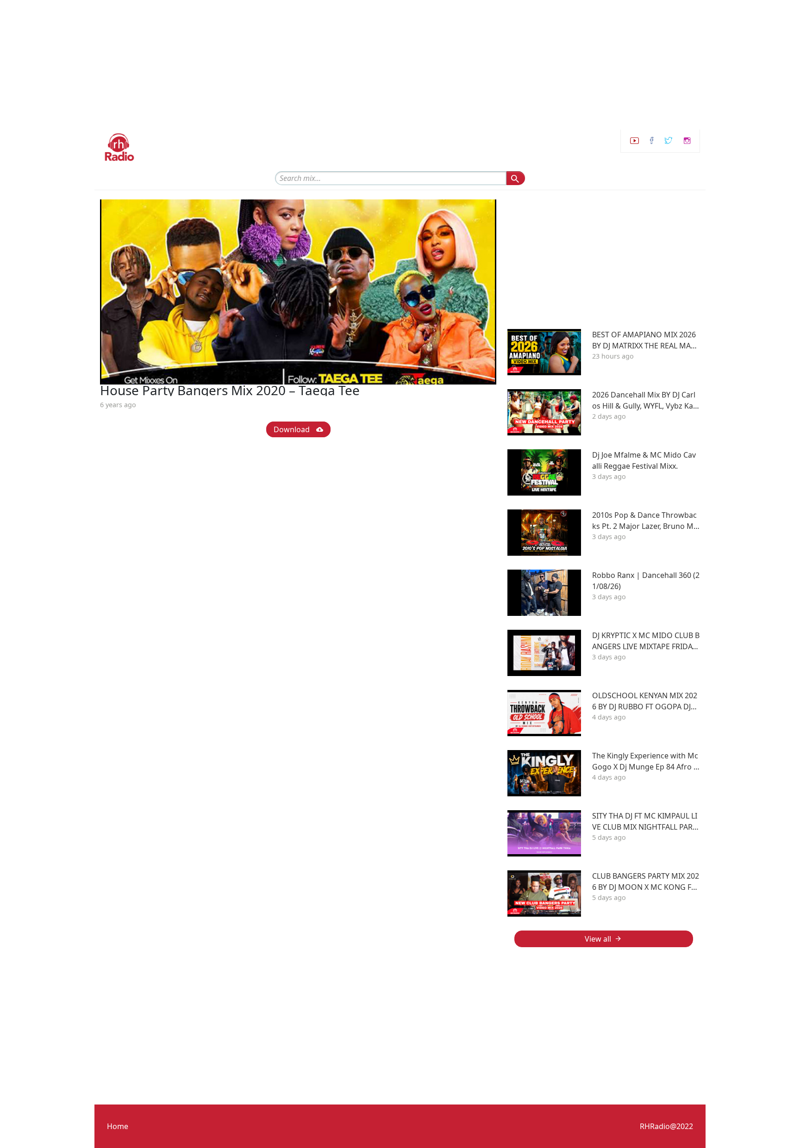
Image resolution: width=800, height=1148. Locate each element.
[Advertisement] (278, 65)
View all (598, 939)
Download (293, 429)
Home (117, 1126)
